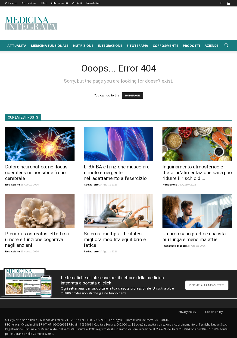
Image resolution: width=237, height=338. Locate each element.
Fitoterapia (137, 45)
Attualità (16, 45)
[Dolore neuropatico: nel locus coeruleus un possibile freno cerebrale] (40, 144)
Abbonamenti (59, 3)
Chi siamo (11, 3)
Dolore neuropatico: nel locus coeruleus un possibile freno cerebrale (36, 172)
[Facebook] (220, 3)
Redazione (12, 184)
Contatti (77, 3)
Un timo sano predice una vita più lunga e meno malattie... (194, 236)
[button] (226, 46)
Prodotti (191, 45)
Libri (44, 3)
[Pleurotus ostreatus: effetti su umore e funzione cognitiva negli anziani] (40, 211)
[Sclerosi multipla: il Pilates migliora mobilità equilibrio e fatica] (118, 211)
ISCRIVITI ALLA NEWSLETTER (207, 285)
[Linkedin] (228, 3)
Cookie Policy (214, 312)
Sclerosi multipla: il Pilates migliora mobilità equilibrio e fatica (115, 239)
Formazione (29, 3)
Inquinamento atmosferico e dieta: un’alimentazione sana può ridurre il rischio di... (197, 172)
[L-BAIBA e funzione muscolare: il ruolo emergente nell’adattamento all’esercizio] (118, 144)
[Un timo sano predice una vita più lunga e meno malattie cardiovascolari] (197, 211)
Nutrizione (83, 45)
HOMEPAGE (132, 95)
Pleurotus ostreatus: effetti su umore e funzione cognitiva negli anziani (37, 239)
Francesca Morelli (174, 245)
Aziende (211, 45)
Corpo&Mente (165, 45)
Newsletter (93, 3)
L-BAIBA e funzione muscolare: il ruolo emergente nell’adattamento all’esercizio (117, 172)
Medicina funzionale (50, 45)
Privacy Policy (187, 312)
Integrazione (110, 45)
